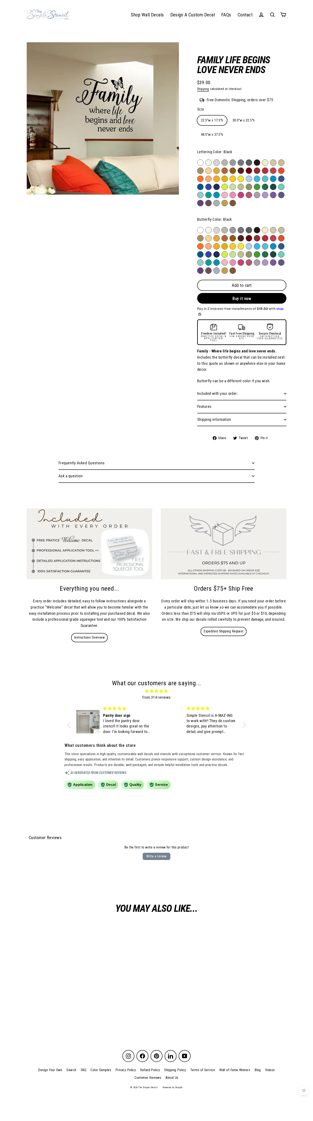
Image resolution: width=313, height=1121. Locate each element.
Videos (270, 1070)
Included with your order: (217, 393)
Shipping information (214, 419)
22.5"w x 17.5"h (212, 120)
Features (204, 406)
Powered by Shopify (173, 1087)
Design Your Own (50, 1070)
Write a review (156, 856)
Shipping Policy (175, 1070)
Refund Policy (150, 1070)
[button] (70, 725)
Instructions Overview (89, 637)
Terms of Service (202, 1070)
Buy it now (242, 298)
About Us (171, 1078)
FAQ (83, 1070)
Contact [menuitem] (245, 14)
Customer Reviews (148, 1078)
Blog (257, 1070)
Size (200, 109)
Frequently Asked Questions (82, 463)
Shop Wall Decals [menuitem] (147, 14)
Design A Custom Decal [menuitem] (192, 14)
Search (71, 1070)
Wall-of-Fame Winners (234, 1070)
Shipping (203, 89)
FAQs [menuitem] (226, 14)
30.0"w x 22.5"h (244, 120)
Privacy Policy (125, 1070)
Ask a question (71, 476)
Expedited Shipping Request (224, 631)
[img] (156, 691)
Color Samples (100, 1070)
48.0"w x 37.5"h (212, 135)
